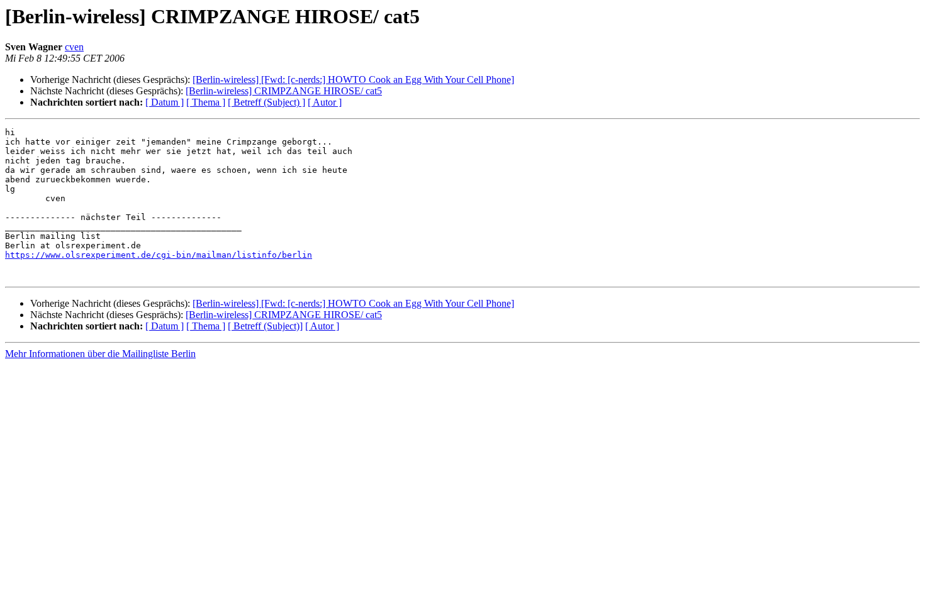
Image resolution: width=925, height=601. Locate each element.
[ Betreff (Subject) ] (266, 102)
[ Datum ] (164, 102)
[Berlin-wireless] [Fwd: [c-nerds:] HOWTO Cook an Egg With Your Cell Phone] (353, 79)
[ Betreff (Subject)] (265, 326)
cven (74, 46)
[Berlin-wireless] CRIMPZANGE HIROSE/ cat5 (284, 90)
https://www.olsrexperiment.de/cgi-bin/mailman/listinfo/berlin (158, 255)
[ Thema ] (205, 102)
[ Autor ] (325, 102)
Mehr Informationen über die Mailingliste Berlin (100, 353)
